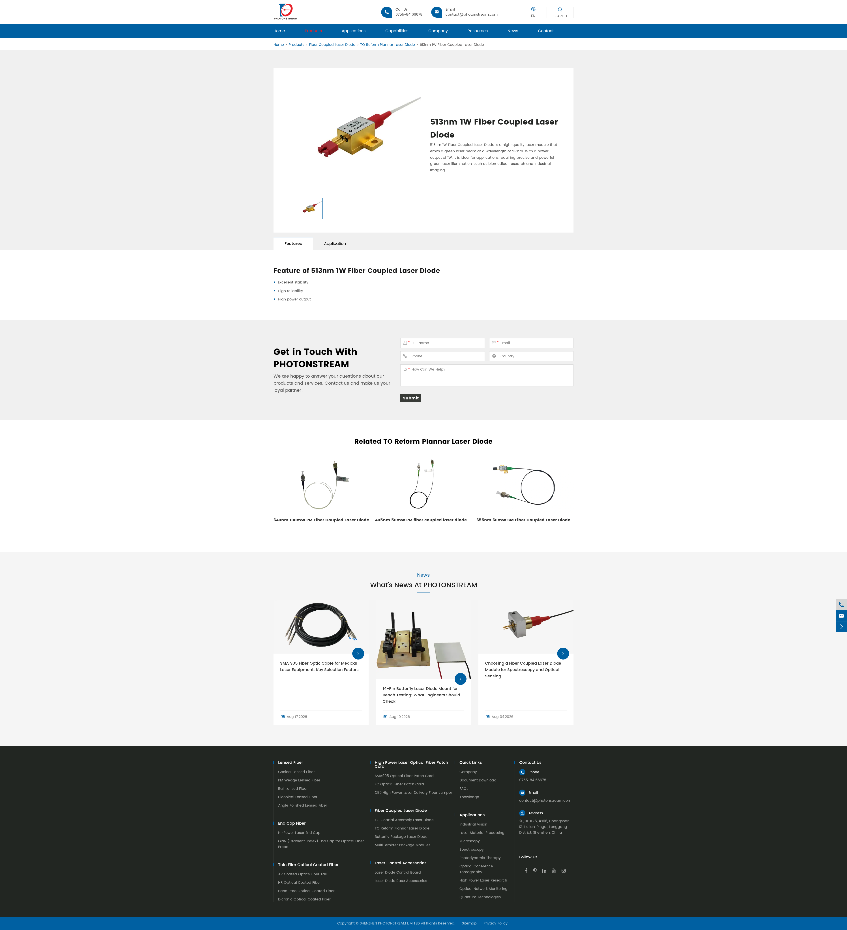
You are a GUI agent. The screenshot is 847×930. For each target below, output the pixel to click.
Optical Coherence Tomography (476, 869)
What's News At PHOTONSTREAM (423, 585)
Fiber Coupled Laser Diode (332, 45)
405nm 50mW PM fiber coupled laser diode (421, 520)
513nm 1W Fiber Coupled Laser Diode (452, 45)
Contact (546, 31)
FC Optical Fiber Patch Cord (399, 784)
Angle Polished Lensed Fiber (302, 805)
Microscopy (469, 841)
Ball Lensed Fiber (293, 789)
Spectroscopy (471, 849)
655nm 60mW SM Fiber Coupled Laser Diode (523, 520)
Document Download (478, 780)
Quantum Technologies (480, 897)
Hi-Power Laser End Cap (299, 833)
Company (438, 31)
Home (279, 31)
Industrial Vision (473, 824)
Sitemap (469, 923)
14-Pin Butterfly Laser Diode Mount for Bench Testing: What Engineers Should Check (421, 695)
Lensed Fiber (290, 763)
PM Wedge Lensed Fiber (299, 780)
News (513, 31)
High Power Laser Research (483, 880)
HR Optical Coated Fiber (299, 882)
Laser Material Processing (481, 833)
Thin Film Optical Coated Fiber (308, 865)
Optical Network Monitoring (483, 889)
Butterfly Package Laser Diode (401, 837)
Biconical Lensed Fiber (297, 797)
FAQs (463, 789)
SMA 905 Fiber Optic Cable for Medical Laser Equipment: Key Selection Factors (319, 666)
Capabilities (396, 31)
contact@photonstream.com (545, 800)
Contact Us (530, 763)
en (533, 16)
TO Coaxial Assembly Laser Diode (404, 820)
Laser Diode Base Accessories (401, 881)
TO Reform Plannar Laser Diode (387, 45)
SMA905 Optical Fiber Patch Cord (404, 776)
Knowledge (469, 797)
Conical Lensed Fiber (296, 772)
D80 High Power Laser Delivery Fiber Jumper (413, 793)
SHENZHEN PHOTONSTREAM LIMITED (390, 923)
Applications (353, 31)
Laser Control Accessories (401, 863)
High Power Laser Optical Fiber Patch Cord (411, 765)
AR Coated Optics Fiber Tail (302, 874)
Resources (478, 31)
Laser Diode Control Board (398, 872)
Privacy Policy (495, 923)
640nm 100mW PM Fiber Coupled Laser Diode (321, 520)
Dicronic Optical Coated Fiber (304, 899)
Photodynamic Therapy (480, 858)
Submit (411, 398)
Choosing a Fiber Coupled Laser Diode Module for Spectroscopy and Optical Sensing (523, 669)
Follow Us (528, 857)
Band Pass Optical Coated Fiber (306, 891)
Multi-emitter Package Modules (402, 845)
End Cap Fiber (292, 824)
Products (313, 31)
